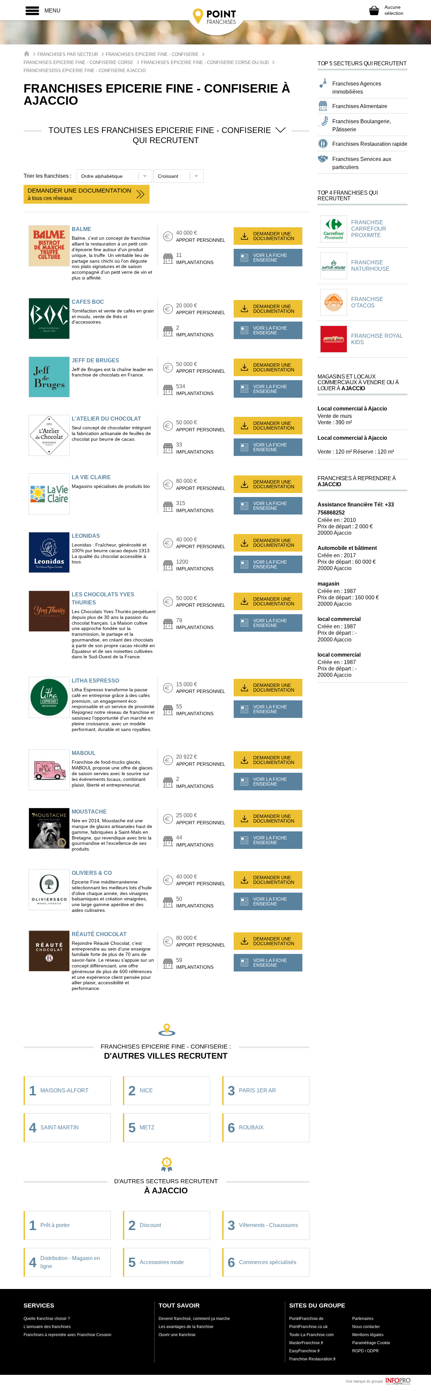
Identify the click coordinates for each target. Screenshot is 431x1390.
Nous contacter (366, 1326)
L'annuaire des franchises (47, 1326)
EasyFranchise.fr (304, 1351)
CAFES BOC (88, 302)
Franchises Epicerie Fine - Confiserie (152, 54)
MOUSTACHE (89, 812)
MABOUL (84, 753)
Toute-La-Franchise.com (311, 1334)
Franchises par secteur (67, 54)
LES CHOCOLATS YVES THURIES (103, 598)
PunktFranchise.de (306, 1318)
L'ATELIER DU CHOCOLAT (106, 419)
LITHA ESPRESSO (95, 681)
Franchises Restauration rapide (369, 144)
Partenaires (362, 1318)
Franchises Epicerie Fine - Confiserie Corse (78, 62)
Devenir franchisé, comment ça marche (194, 1318)
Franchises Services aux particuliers (361, 163)
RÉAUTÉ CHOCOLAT (99, 934)
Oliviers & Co (92, 873)
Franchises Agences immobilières (356, 88)
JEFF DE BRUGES (95, 360)
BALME (81, 229)
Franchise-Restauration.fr (312, 1359)
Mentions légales (368, 1334)
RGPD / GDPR (365, 1351)
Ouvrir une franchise (177, 1334)
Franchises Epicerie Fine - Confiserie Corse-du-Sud (205, 62)
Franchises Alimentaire (359, 106)
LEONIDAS (86, 536)
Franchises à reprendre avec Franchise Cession (67, 1334)
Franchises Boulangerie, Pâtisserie (361, 125)
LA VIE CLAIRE (91, 477)
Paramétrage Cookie (371, 1343)
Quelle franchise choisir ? (47, 1318)
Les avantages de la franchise (186, 1326)
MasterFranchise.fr (306, 1343)
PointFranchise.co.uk (308, 1326)
